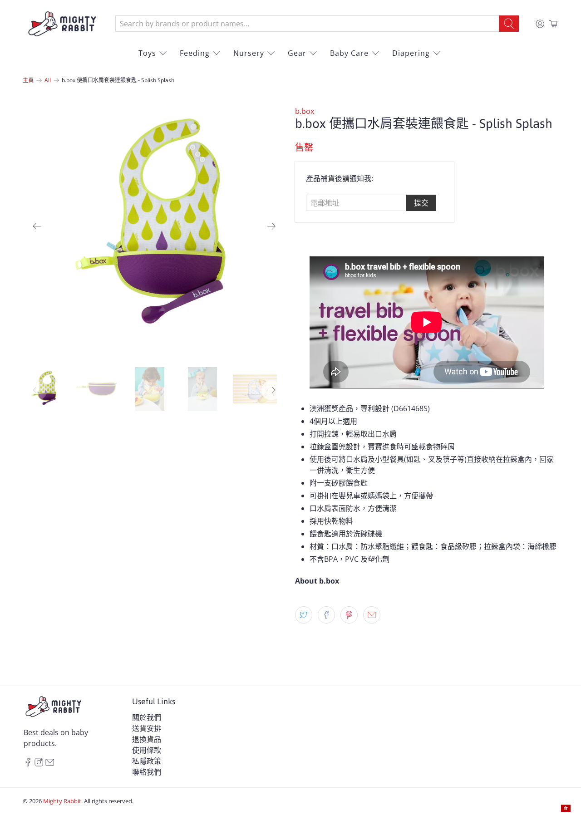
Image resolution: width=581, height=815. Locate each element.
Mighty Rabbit (62, 801)
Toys (147, 53)
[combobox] (307, 23)
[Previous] (37, 226)
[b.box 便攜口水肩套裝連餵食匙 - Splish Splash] (154, 226)
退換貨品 (146, 739)
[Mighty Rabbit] (62, 24)
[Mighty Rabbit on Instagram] (38, 764)
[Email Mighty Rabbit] (49, 764)
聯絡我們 (146, 772)
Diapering (411, 53)
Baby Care (349, 53)
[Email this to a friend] (371, 615)
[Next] (271, 226)
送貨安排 (146, 728)
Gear (297, 53)
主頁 (28, 80)
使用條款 (146, 750)
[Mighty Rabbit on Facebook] (28, 764)
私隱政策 (146, 761)
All (47, 80)
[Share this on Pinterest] (349, 615)
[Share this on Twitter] (303, 615)
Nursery (248, 53)
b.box (304, 111)
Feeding (195, 53)
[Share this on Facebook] (326, 615)
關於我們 (146, 717)
